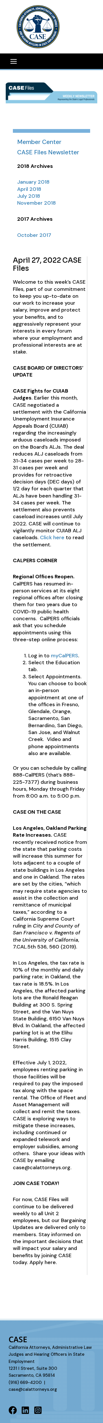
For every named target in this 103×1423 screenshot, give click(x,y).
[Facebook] (13, 1410)
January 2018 (33, 181)
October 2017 (34, 235)
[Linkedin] (25, 1410)
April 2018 (29, 189)
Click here (52, 537)
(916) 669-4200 (25, 1382)
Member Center (39, 142)
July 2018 (28, 196)
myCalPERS (63, 655)
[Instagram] (38, 1410)
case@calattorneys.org (33, 1389)
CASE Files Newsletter (48, 152)
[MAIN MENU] (13, 61)
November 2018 (36, 202)
